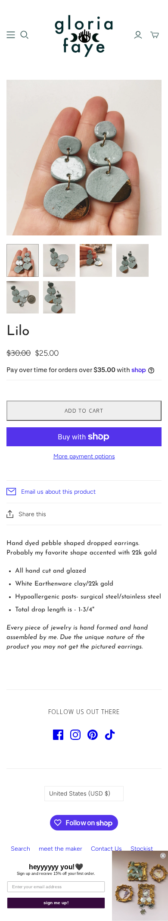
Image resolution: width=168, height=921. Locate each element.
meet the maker (60, 848)
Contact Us (106, 848)
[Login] (138, 35)
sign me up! (56, 903)
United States (79, 793)
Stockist (142, 848)
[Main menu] (10, 35)
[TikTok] (110, 735)
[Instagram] (75, 735)
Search (20, 848)
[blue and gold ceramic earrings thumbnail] (22, 260)
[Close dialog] (163, 855)
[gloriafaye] (84, 34)
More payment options (84, 456)
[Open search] (24, 35)
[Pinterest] (92, 735)
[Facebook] (58, 735)
